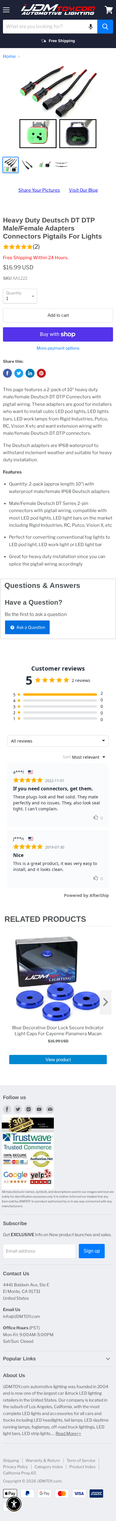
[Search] (105, 26)
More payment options (58, 348)
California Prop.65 (19, 1473)
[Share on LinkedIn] (30, 373)
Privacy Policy (15, 1466)
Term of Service (81, 1460)
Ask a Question (30, 627)
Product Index (82, 1466)
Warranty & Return (43, 1460)
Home (9, 56)
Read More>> (68, 1433)
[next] (106, 1002)
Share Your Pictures (39, 190)
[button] (90, 26)
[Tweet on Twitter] (18, 373)
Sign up (92, 1250)
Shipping (11, 1460)
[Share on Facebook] (7, 373)
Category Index (49, 1466)
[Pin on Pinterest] (41, 373)
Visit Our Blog (83, 190)
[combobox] (50, 26)
